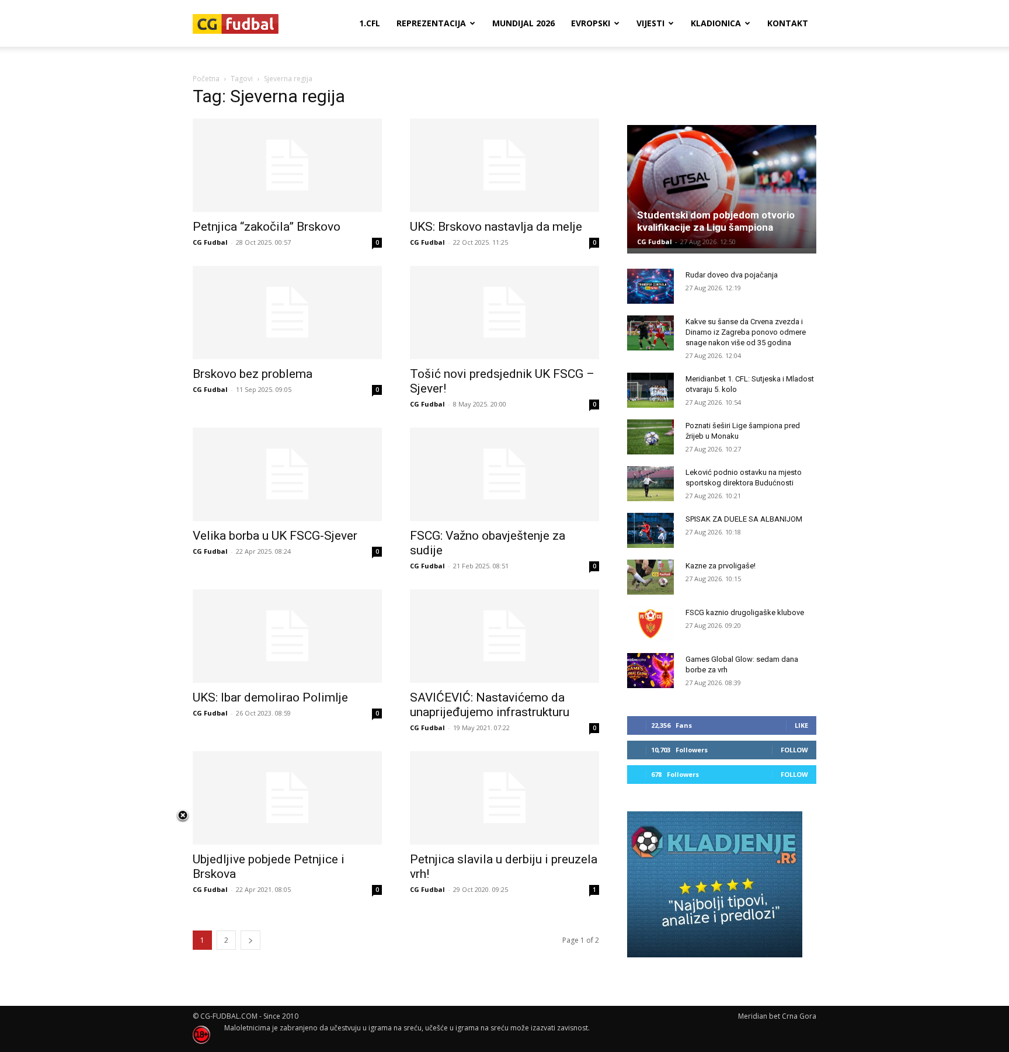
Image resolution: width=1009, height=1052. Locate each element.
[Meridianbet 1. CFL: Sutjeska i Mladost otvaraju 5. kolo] (650, 390)
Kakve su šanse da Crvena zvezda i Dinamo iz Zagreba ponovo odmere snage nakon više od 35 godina (746, 332)
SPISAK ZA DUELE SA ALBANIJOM (744, 519)
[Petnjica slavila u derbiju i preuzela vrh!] (504, 798)
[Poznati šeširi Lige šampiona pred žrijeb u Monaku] (650, 436)
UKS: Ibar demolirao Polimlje (270, 697)
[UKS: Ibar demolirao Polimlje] (287, 636)
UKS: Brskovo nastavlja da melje (496, 227)
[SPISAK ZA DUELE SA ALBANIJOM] (650, 530)
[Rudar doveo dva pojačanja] (650, 286)
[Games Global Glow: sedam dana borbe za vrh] (650, 670)
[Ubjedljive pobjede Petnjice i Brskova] (287, 798)
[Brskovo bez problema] (287, 312)
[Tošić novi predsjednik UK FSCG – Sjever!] (504, 312)
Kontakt (787, 23)
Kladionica (716, 23)
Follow (794, 749)
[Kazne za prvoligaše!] (650, 577)
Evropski (590, 23)
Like (801, 725)
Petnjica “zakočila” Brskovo (266, 227)
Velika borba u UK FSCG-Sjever (275, 536)
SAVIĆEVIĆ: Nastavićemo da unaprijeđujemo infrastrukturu (489, 704)
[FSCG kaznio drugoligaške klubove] (650, 623)
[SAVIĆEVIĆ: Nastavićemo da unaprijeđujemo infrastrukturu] (504, 636)
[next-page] (250, 940)
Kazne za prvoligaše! (721, 565)
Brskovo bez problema (252, 374)
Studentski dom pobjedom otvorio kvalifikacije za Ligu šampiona (716, 221)
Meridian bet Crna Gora (777, 1016)
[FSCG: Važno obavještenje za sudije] (504, 474)
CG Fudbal (210, 242)
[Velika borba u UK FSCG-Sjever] (287, 474)
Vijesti (650, 23)
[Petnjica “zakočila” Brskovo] (287, 165)
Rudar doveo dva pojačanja (732, 274)
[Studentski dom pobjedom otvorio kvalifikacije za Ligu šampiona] (721, 186)
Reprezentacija (431, 23)
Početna (206, 79)
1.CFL (369, 23)
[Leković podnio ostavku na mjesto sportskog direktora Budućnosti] (650, 483)
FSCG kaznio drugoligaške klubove (745, 612)
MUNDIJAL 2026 (523, 23)
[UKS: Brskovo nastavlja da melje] (504, 165)
